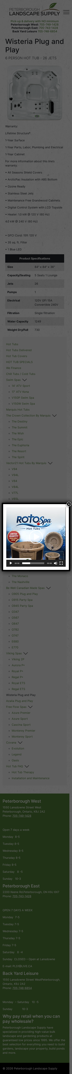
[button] (36, 537)
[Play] (11, 563)
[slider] (33, 563)
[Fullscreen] (61, 563)
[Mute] (55, 563)
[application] (36, 537)
